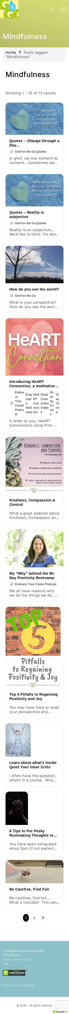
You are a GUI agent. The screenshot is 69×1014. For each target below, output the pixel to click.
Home (11, 52)
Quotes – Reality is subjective (26, 214)
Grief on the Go (25, 151)
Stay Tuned (57, 403)
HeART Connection (36, 403)
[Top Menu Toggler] (63, 9)
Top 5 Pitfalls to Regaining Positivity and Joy (33, 696)
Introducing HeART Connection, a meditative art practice (32, 386)
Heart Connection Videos (45, 403)
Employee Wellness (29, 403)
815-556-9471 (12, 955)
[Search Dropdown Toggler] (52, 9)
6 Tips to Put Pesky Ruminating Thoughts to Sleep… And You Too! (31, 835)
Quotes (41, 151)
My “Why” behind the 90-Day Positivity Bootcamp (32, 575)
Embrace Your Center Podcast (19, 403)
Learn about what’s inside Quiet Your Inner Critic (32, 765)
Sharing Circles (52, 403)
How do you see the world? (34, 289)
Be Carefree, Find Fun (29, 889)
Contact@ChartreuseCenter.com (23, 950)
